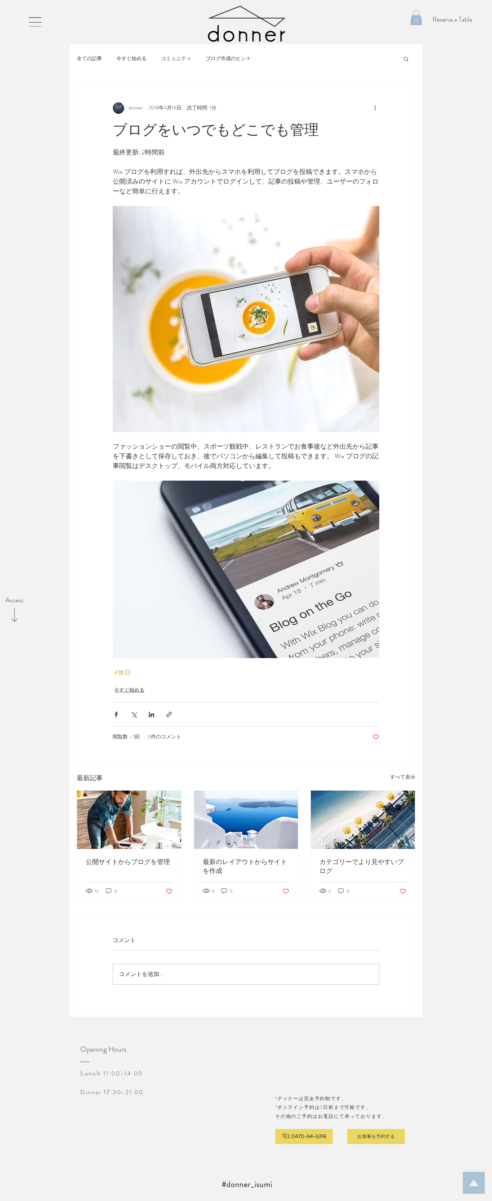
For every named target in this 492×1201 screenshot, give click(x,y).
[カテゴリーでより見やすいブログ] (363, 820)
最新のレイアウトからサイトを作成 (245, 867)
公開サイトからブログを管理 (128, 862)
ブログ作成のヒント (228, 58)
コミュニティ (176, 58)
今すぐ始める (131, 58)
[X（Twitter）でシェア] (133, 714)
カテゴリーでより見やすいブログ (361, 867)
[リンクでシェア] (169, 714)
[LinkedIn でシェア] (151, 714)
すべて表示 (402, 777)
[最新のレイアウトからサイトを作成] (246, 820)
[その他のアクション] (375, 108)
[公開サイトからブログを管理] (129, 820)
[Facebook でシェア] (116, 714)
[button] (35, 22)
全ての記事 (89, 58)
